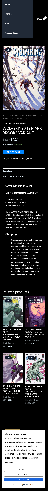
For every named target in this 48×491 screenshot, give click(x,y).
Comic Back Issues (23, 115)
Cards (8, 23)
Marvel (22, 123)
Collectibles (11, 33)
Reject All (23, 475)
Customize (23, 470)
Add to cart (13, 152)
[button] (41, 49)
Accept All (23, 480)
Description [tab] (8, 171)
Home (8, 4)
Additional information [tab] (13, 176)
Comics (9, 14)
